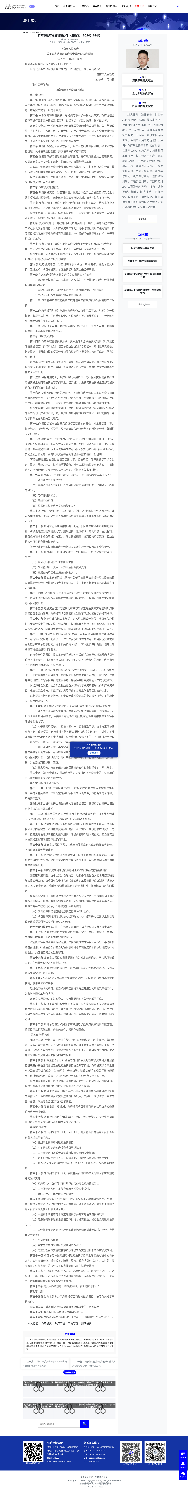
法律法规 (139, 6)
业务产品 (84, 6)
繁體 (32, 6)
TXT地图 (99, 1486)
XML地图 (89, 1486)
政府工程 (60, 1323)
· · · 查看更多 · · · (142, 218)
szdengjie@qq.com (97, 1458)
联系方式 (152, 6)
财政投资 (86, 1323)
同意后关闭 (94, 753)
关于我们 (67, 6)
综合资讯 (97, 6)
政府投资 (46, 1323)
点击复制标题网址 (71, 39)
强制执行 (126, 6)
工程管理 (73, 1323)
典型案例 (110, 6)
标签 (35, 1323)
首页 (57, 6)
